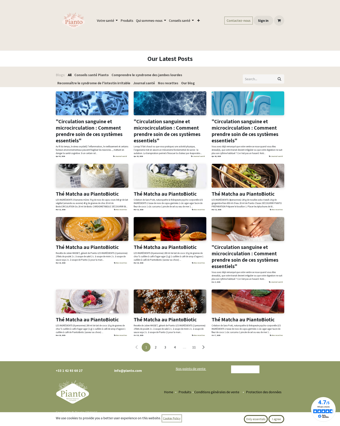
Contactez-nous (238, 20)
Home (168, 392)
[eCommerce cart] (279, 20)
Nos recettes (121, 210)
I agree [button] (276, 419)
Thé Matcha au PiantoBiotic (87, 194)
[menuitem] (107, 20)
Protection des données (265, 392)
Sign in (263, 20)
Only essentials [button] (255, 419)
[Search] (279, 79)
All (70, 75)
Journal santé (121, 156)
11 (194, 347)
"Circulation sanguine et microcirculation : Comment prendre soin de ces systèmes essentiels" (89, 131)
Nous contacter (245, 369)
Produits (184, 392)
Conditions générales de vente (216, 392)
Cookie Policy (171, 418)
